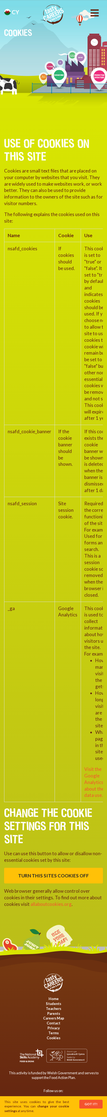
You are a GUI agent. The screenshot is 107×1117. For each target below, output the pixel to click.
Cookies (53, 1038)
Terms (53, 1033)
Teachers (53, 1008)
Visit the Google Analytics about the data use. (94, 782)
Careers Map (53, 1018)
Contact (53, 1023)
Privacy (53, 1028)
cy (15, 12)
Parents (53, 1013)
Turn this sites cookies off (53, 875)
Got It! (91, 1104)
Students (53, 1003)
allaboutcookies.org (51, 904)
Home (54, 999)
